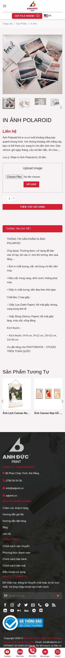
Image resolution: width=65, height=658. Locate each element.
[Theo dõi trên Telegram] (34, 611)
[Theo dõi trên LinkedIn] (5, 611)
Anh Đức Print (31, 638)
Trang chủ (8, 23)
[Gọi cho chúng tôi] (40, 605)
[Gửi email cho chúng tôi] (33, 605)
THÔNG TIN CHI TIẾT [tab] (18, 228)
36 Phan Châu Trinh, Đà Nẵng (22, 473)
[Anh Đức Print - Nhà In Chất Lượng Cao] (32, 6)
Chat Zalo (20, 656)
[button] (5, 6)
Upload (31, 184)
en (49, 15)
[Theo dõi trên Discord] (41, 611)
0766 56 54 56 (14, 480)
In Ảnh (33, 23)
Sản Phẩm (21, 23)
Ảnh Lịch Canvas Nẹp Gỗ (17, 413)
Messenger (45, 656)
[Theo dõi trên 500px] (26, 611)
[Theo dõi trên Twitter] (26, 605)
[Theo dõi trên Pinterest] (47, 605)
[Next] (57, 64)
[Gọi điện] (32, 651)
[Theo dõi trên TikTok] (19, 605)
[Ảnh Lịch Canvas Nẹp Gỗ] (17, 393)
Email (57, 656)
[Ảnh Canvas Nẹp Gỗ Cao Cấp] (48, 393)
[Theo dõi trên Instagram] (12, 605)
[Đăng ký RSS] (53, 605)
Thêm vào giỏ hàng (32, 207)
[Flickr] (19, 611)
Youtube (7, 656)
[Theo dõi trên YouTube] (12, 611)
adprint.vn (11, 495)
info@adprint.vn (15, 488)
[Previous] (8, 64)
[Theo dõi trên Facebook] (5, 605)
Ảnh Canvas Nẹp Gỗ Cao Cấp (48, 413)
